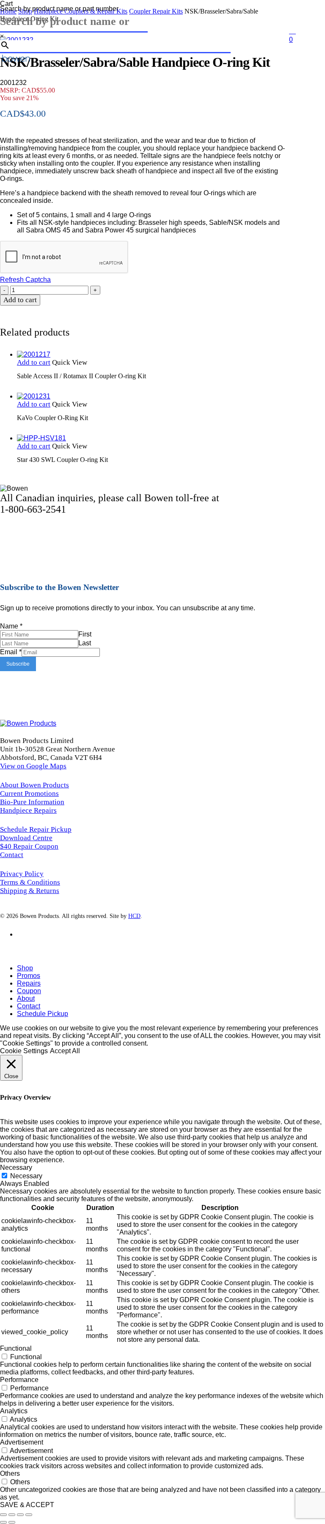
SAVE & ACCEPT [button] (27, 1504)
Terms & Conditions (30, 882)
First (84, 634)
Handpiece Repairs (28, 810)
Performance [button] (19, 1379)
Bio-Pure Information (32, 802)
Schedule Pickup (42, 1013)
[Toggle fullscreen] (11, 1514)
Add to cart (20, 300)
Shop (25, 968)
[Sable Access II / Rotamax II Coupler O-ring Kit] (33, 354)
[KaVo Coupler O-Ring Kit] (33, 396)
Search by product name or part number (59, 8)
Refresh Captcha (25, 279)
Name (11, 626)
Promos (28, 975)
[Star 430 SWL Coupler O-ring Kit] (41, 438)
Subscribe (18, 664)
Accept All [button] (65, 1050)
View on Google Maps (33, 766)
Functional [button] (16, 1348)
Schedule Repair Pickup (36, 829)
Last (84, 643)
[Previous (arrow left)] (3, 1522)
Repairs (29, 983)
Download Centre (26, 838)
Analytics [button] (14, 1411)
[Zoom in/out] (3, 1514)
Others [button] (10, 1473)
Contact (11, 855)
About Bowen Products (34, 785)
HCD (134, 916)
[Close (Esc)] (28, 1514)
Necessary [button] (16, 1167)
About (26, 998)
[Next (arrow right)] (11, 1522)
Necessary (26, 1176)
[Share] (20, 1514)
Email (11, 651)
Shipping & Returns (29, 891)
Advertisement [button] (21, 1442)
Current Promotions (29, 793)
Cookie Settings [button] (24, 1050)
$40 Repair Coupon (29, 846)
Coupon (29, 990)
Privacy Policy (22, 874)
